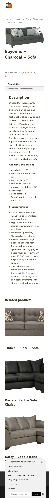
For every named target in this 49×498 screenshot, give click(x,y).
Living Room (19, 19)
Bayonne (9, 76)
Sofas (29, 19)
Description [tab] (14, 84)
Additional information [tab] (20, 88)
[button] (39, 31)
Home (8, 19)
